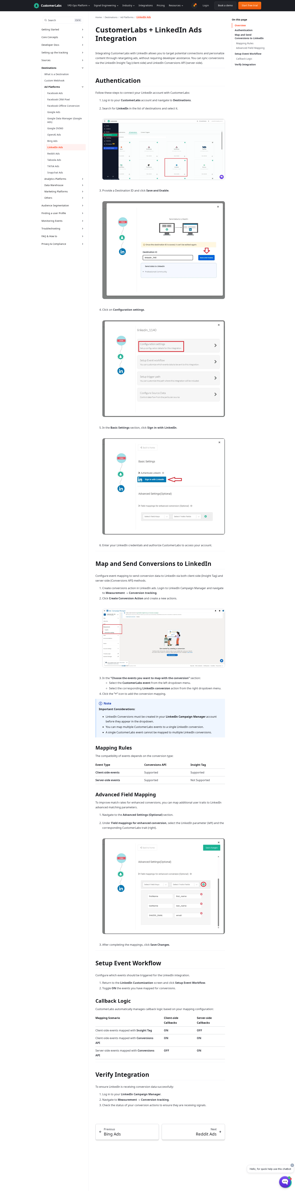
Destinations (111, 17)
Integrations (146, 5)
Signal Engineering (105, 5)
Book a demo (225, 5)
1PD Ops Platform (77, 5)
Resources (175, 5)
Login (206, 5)
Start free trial (250, 5)
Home (98, 17)
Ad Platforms (127, 17)
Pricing (161, 5)
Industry (127, 5)
